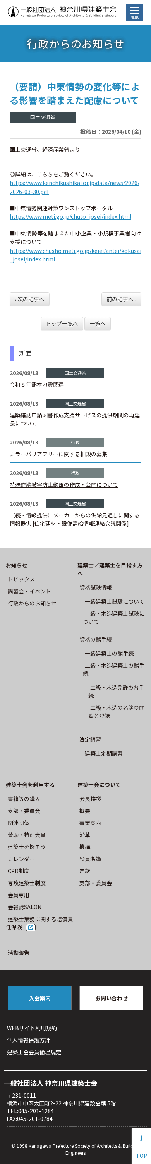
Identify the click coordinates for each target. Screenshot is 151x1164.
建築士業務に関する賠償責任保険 (39, 923)
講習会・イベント (29, 591)
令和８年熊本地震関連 (37, 384)
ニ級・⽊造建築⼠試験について (113, 617)
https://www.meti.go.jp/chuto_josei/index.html (70, 216)
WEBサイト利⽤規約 (32, 1028)
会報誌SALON (24, 907)
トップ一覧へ (62, 323)
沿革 (84, 835)
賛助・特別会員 (27, 835)
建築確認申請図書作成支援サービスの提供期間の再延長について (75, 419)
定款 (84, 871)
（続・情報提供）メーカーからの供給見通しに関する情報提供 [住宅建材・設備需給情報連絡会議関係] (75, 519)
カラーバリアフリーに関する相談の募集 (58, 454)
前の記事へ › (121, 299)
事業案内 (90, 823)
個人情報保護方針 (28, 1040)
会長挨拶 (90, 799)
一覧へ (97, 323)
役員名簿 (90, 859)
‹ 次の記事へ (30, 299)
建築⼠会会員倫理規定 (34, 1052)
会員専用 (18, 895)
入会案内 (40, 998)
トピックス (21, 579)
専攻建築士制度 (27, 883)
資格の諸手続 (95, 639)
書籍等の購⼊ (24, 799)
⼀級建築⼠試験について (114, 601)
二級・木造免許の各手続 (116, 691)
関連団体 (18, 823)
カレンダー (21, 859)
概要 (84, 811)
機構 (84, 847)
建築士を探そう (27, 847)
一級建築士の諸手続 (109, 653)
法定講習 (90, 739)
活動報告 (18, 952)
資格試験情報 (95, 587)
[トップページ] (62, 12)
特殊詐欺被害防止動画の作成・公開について (64, 484)
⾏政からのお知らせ (32, 603)
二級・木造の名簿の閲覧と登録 (116, 712)
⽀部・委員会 (24, 811)
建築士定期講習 (104, 753)
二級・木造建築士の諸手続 (113, 669)
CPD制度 (18, 871)
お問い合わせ (111, 998)
